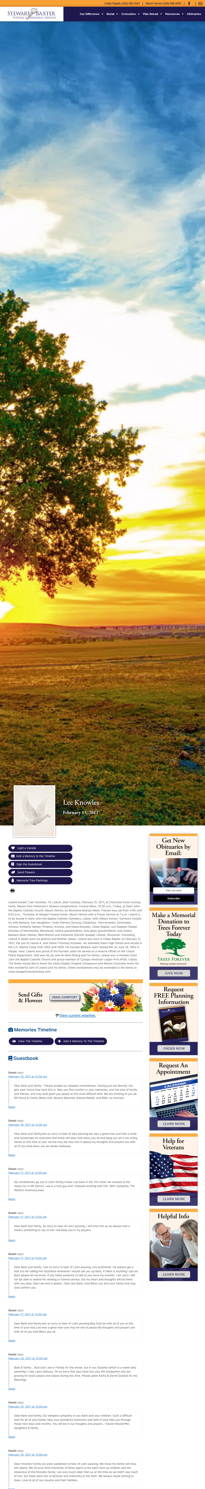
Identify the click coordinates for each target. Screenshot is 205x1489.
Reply (11, 1107)
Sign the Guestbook (29, 864)
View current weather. (77, 1015)
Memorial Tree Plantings (32, 880)
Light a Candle (26, 848)
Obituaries (194, 14)
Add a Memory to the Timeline (35, 856)
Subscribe (173, 898)
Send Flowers (25, 872)
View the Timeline (29, 1041)
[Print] (12, 890)
